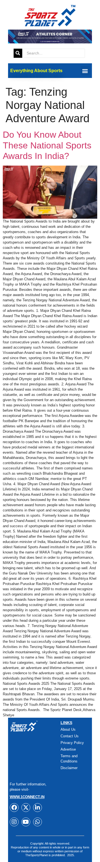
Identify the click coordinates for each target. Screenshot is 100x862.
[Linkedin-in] (37, 807)
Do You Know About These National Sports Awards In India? (47, 145)
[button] (85, 70)
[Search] (18, 53)
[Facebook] (14, 807)
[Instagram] (14, 821)
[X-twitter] (25, 807)
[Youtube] (25, 821)
